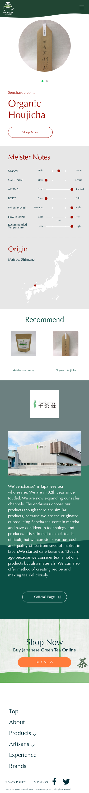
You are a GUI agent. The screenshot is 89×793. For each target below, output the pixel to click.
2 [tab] (47, 81)
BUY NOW (44, 662)
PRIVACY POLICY (15, 782)
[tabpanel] (45, 46)
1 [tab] (42, 81)
